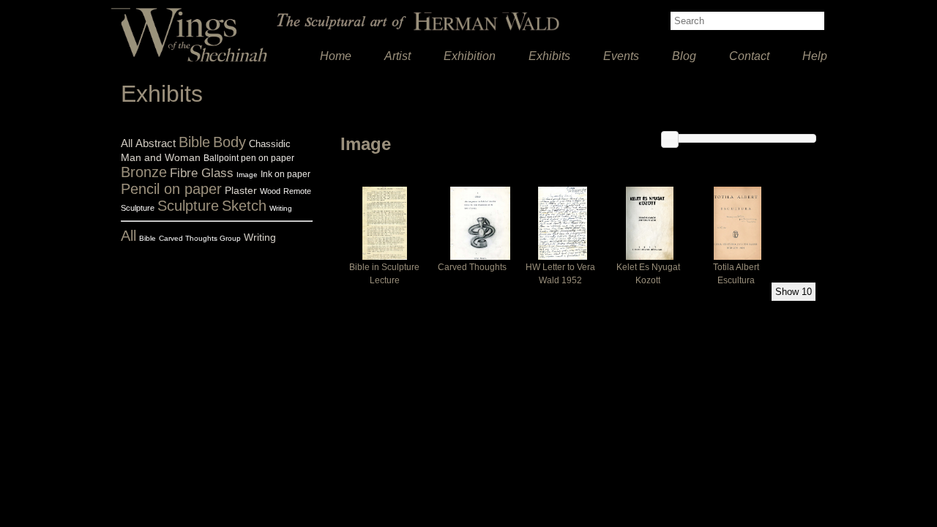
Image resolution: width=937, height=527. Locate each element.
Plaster (241, 190)
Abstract (155, 143)
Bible (194, 142)
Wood (270, 191)
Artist (397, 56)
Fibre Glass (202, 173)
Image (247, 175)
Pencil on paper (171, 189)
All (126, 143)
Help (814, 56)
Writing (280, 208)
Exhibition (470, 56)
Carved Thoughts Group (200, 238)
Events (621, 56)
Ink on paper (285, 174)
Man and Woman (161, 157)
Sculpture (188, 206)
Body (229, 142)
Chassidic (270, 143)
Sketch (244, 206)
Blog (684, 56)
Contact (749, 56)
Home (335, 56)
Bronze (144, 172)
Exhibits (549, 56)
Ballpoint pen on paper (249, 158)
